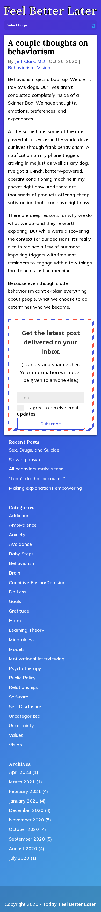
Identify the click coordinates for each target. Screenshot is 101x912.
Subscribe (50, 424)
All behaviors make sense (36, 469)
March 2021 (22, 782)
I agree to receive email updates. (48, 410)
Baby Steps (21, 554)
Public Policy (22, 678)
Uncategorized (24, 716)
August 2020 (23, 848)
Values (16, 735)
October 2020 (24, 829)
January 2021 (23, 801)
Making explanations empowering (45, 488)
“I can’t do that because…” (37, 478)
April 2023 (20, 772)
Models (17, 649)
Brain (14, 573)
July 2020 (19, 858)
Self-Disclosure (25, 706)
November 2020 (26, 820)
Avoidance (20, 544)
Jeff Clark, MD (30, 61)
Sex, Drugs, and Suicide (34, 450)
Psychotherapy (25, 668)
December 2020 (26, 810)
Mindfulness (22, 640)
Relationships (23, 687)
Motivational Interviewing (36, 659)
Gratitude (19, 611)
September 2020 (27, 839)
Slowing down (24, 459)
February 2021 (25, 791)
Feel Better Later (77, 904)
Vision (43, 67)
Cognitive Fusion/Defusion (37, 582)
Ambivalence (23, 525)
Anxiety (17, 535)
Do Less (17, 592)
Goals (15, 601)
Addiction (19, 515)
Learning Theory (26, 630)
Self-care (18, 697)
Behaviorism (21, 67)
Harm (15, 620)
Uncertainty (21, 726)
